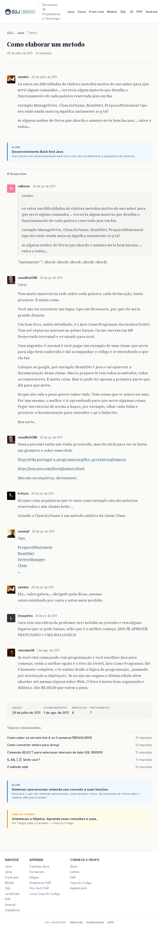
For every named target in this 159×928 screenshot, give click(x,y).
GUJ (10, 33)
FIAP (73, 877)
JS (131, 12)
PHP (139, 12)
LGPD (110, 922)
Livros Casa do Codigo (44, 894)
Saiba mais (76, 922)
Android (151, 12)
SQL (123, 12)
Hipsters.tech (78, 888)
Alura (73, 866)
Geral (82, 12)
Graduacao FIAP (40, 883)
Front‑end (96, 12)
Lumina (74, 872)
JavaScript (12, 894)
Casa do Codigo (81, 883)
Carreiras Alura (39, 866)
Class (22, 565)
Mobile (112, 12)
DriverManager (31, 559)
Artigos (34, 877)
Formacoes (36, 872)
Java (70, 12)
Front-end (11, 877)
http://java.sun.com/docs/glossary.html (51, 468)
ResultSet (26, 553)
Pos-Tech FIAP (39, 888)
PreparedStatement (35, 547)
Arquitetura (12, 910)
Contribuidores (95, 922)
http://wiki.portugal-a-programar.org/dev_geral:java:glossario (72, 459)
